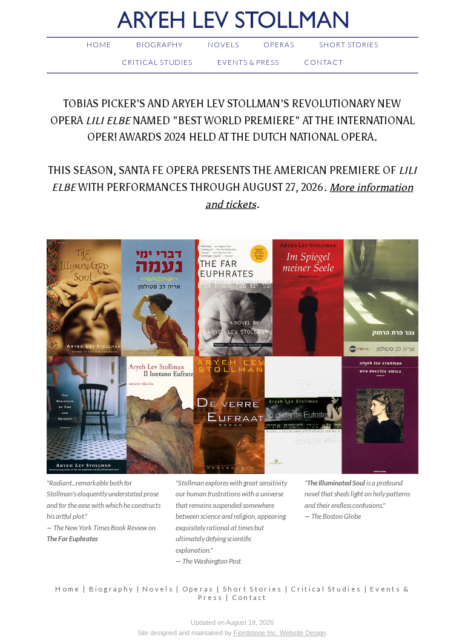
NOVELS (223, 44)
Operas (198, 589)
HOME (99, 44)
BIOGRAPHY (159, 44)
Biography (111, 589)
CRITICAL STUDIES (157, 62)
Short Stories (253, 589)
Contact (249, 597)
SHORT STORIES (348, 44)
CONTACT (323, 62)
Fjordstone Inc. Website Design (280, 632)
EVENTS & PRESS (248, 62)
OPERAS (278, 44)
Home (67, 589)
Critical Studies (326, 589)
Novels (158, 589)
